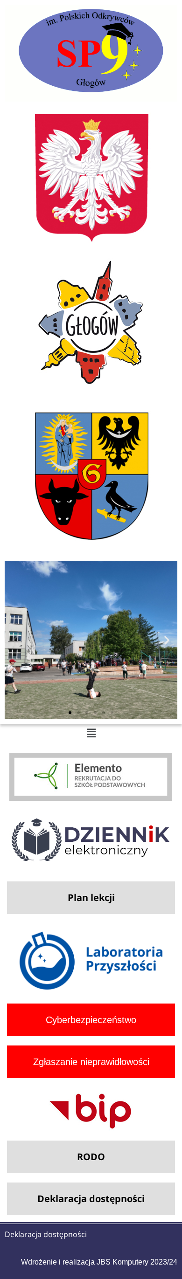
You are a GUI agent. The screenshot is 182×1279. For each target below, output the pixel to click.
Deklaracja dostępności (46, 1234)
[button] (15, 640)
